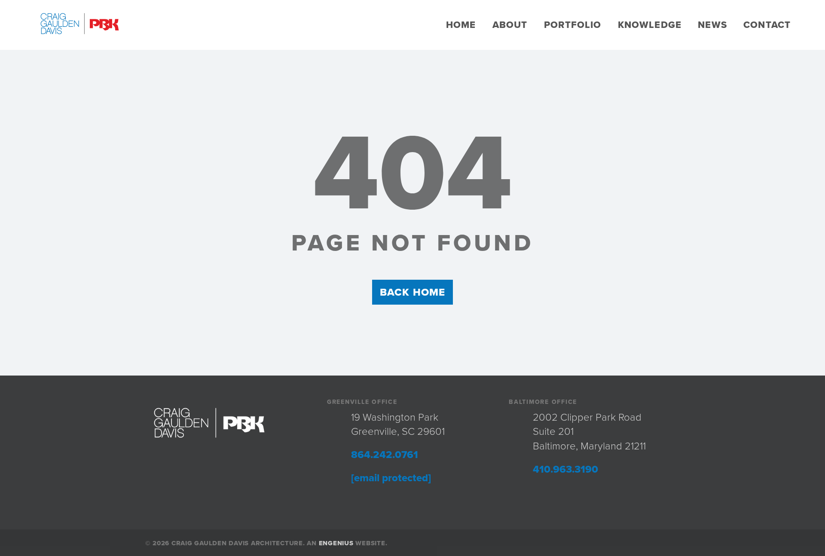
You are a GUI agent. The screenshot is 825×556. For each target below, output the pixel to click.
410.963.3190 (565, 469)
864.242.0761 (384, 455)
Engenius (336, 543)
